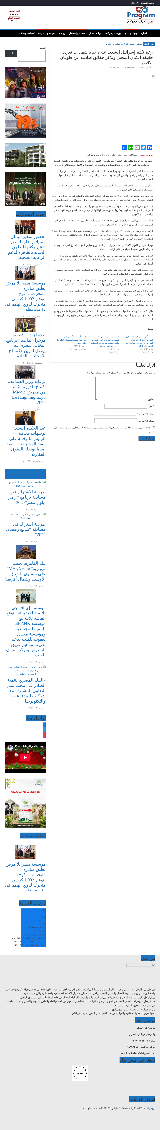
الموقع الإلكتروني (146, 420)
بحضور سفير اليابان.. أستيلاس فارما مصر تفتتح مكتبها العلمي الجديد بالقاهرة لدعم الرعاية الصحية (27, 246)
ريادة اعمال (95, 33)
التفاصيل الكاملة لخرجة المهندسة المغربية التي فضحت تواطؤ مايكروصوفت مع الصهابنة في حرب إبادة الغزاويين (105, 341)
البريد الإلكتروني (146, 413)
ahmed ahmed (115, 67)
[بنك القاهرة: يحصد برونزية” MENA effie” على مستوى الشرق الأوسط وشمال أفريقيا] (25, 545)
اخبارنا (143, 33)
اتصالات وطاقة (27, 33)
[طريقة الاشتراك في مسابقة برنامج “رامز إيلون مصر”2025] (25, 480)
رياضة (62, 33)
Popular (42, 470)
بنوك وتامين (131, 33)
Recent (43, 473)
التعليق (150, 399)
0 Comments (129, 67)
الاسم (151, 406)
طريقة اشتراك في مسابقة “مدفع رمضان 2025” (26, 529)
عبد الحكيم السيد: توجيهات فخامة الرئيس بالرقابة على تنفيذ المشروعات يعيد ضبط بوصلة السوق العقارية (26, 441)
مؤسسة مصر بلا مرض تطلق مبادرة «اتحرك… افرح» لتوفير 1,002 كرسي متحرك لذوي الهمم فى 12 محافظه (25, 296)
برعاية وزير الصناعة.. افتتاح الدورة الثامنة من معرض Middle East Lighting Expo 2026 (27, 391)
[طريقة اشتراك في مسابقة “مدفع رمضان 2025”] (25, 512)
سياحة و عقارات (46, 33)
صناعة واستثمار (77, 33)
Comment (39, 477)
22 (27, 541)
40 (27, 509)
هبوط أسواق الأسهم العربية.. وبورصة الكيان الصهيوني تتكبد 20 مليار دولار (71, 339)
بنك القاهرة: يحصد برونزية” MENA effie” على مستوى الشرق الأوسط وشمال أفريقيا (25, 571)
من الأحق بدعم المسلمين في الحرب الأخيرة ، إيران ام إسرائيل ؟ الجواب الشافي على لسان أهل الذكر (139, 341)
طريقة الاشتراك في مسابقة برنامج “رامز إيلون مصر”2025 (27, 497)
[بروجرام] (152, 33)
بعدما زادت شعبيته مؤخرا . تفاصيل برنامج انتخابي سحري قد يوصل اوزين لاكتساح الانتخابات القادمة (26, 345)
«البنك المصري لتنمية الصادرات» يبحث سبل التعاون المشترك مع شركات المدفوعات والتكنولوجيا (26, 690)
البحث (43, 47)
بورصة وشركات (113, 33)
